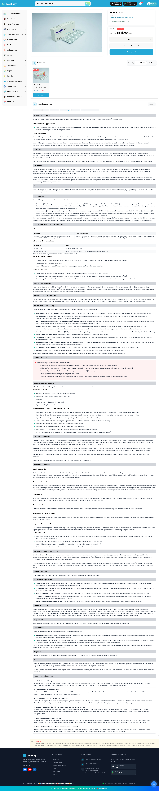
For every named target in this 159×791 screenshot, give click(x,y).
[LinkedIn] (34, 769)
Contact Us (57, 771)
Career (55, 774)
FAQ (54, 768)
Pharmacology (65, 110)
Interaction (75, 110)
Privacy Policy (57, 762)
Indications (37, 110)
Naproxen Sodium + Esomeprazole (121, 18)
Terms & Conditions (59, 765)
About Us (56, 759)
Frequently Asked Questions (90, 110)
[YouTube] (30, 769)
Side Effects (54, 110)
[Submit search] (87, 4)
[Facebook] (25, 769)
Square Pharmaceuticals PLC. (120, 22)
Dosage (46, 110)
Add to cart (131, 52)
